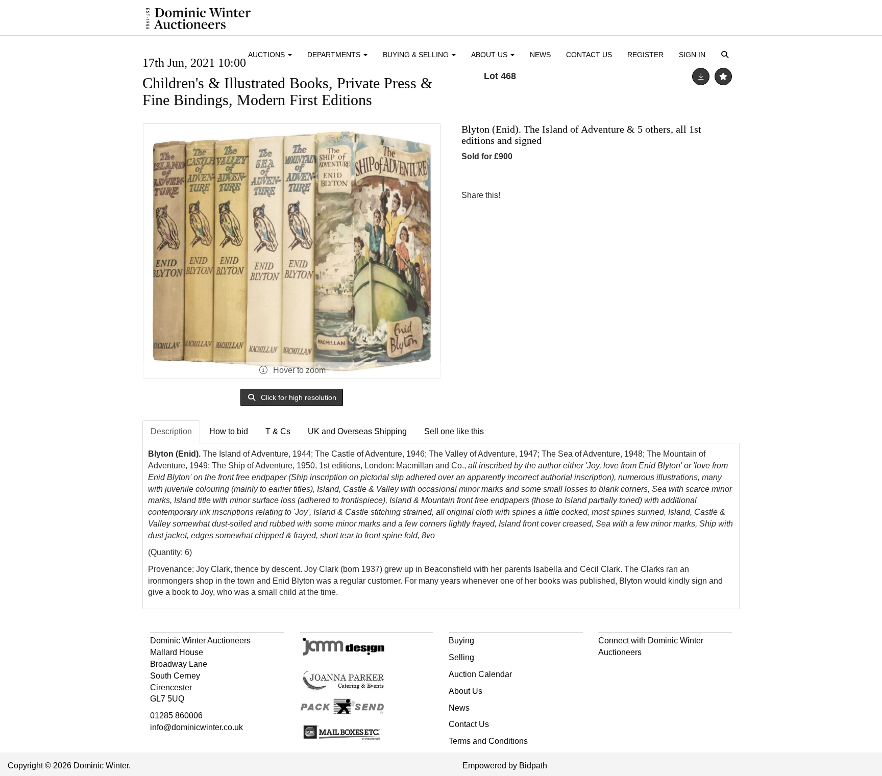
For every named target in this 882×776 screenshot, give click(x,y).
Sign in (692, 55)
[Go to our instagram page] (559, 195)
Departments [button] (334, 55)
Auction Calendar (480, 674)
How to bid (228, 431)
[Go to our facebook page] (608, 670)
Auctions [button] (267, 55)
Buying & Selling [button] (417, 55)
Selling (461, 657)
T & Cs (277, 431)
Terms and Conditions (488, 741)
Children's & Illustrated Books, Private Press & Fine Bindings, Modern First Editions (287, 91)
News (540, 55)
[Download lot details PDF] (700, 76)
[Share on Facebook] (517, 195)
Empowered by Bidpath (504, 765)
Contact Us (589, 55)
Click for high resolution (297, 397)
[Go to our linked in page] (629, 670)
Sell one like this (454, 431)
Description (171, 431)
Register (645, 55)
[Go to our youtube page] (650, 670)
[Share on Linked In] (538, 195)
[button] (726, 55)
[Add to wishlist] (723, 76)
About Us (465, 691)
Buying (461, 640)
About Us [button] (490, 55)
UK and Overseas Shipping (357, 431)
